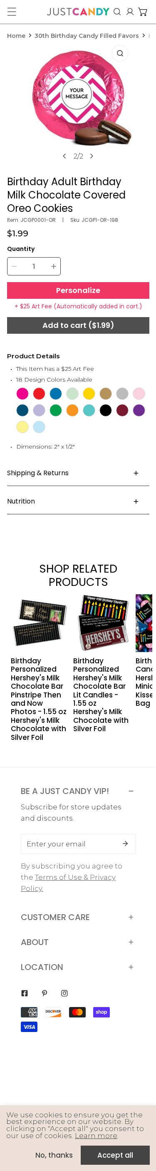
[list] (78, 106)
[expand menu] (11, 11)
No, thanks (54, 1155)
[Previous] (65, 156)
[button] (142, 11)
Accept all (115, 1155)
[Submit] (125, 843)
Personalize (78, 290)
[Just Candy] (78, 11)
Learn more (96, 1135)
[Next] (91, 156)
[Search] (117, 11)
